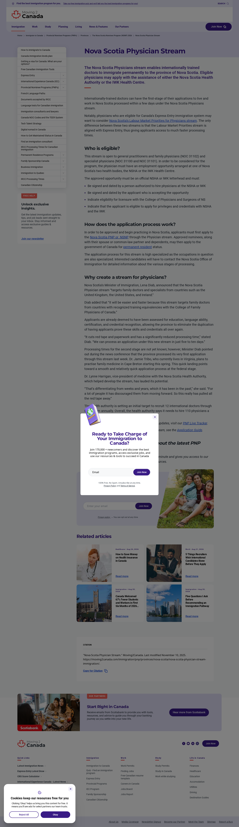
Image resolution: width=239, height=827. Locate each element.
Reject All (24, 814)
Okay (55, 814)
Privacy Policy (110, 486)
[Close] (70, 789)
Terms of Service (127, 486)
